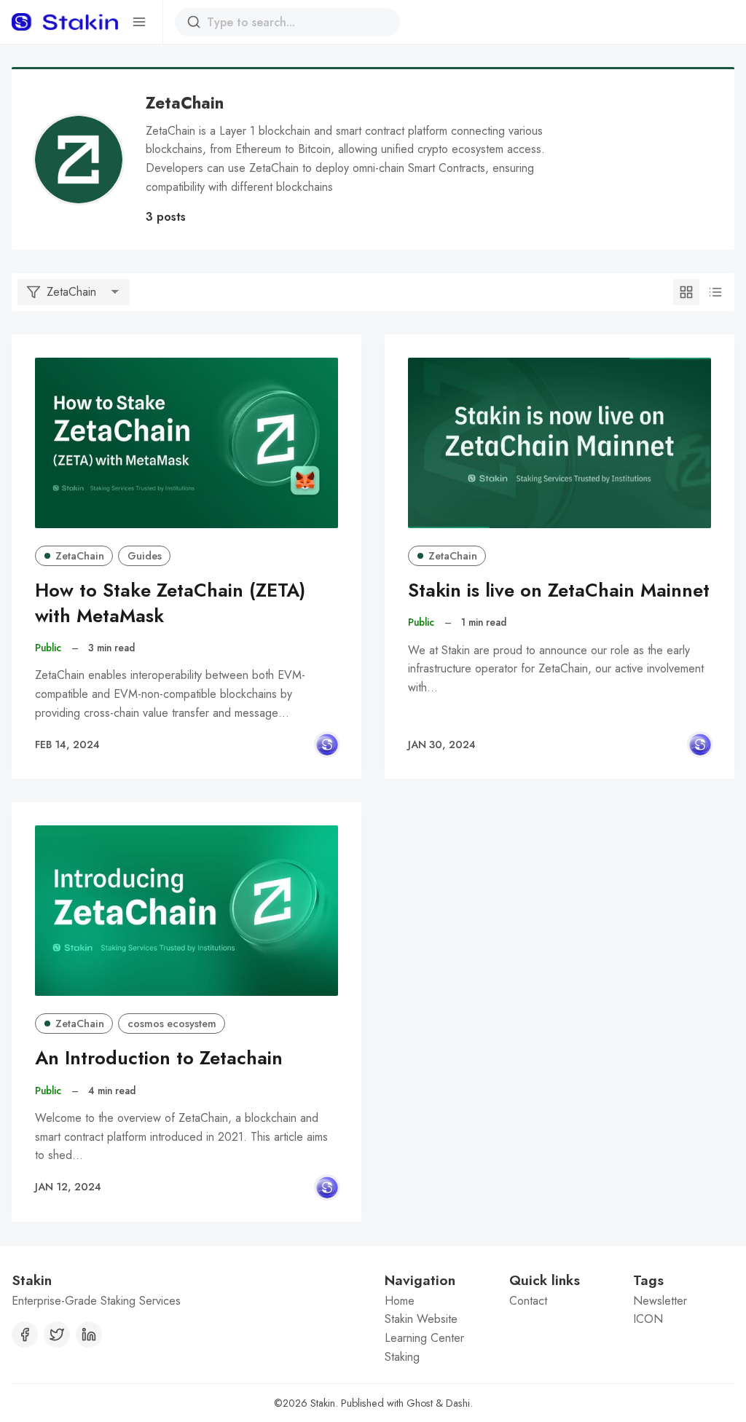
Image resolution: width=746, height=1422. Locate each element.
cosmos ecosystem (171, 1023)
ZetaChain (79, 556)
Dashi (458, 1403)
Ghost (420, 1403)
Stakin (322, 1403)
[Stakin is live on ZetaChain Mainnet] (559, 443)
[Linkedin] (89, 1334)
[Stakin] (327, 744)
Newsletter (660, 1300)
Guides (144, 556)
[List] (715, 292)
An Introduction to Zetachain (159, 1058)
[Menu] (139, 22)
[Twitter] (57, 1334)
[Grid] (686, 292)
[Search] (193, 22)
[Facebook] (25, 1334)
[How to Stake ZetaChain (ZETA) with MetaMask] (186, 443)
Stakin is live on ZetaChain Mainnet (559, 590)
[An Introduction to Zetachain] (186, 910)
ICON (648, 1319)
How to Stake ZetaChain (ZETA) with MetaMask (170, 603)
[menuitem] (435, 1301)
